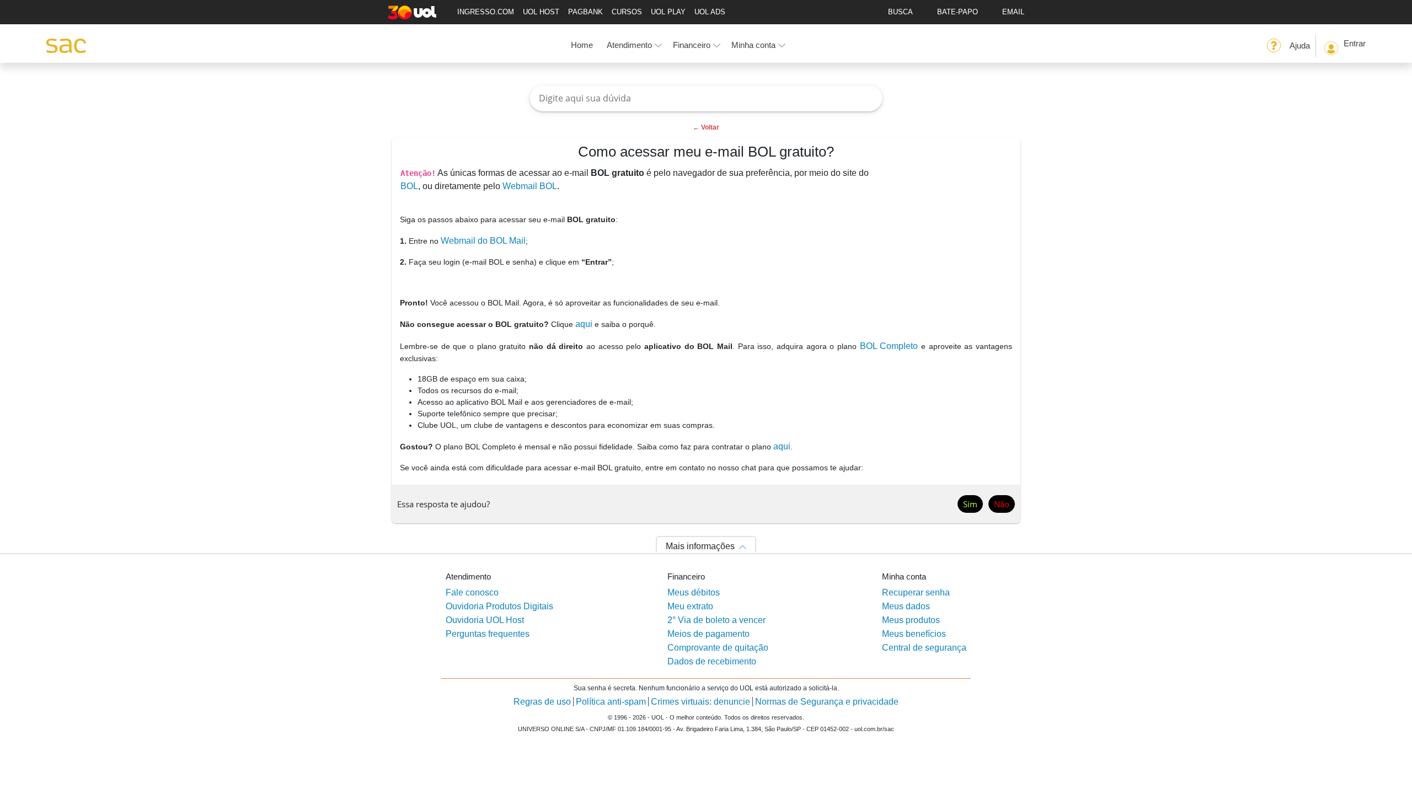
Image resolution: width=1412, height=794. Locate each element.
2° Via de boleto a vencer (716, 620)
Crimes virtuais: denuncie (700, 701)
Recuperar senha (916, 592)
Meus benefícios (914, 634)
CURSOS (627, 12)
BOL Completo (889, 346)
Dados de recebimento (711, 661)
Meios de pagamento (708, 634)
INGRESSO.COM (485, 12)
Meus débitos (693, 592)
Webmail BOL (529, 186)
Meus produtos (911, 620)
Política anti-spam (611, 701)
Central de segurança (924, 647)
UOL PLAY (668, 12)
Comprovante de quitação (717, 647)
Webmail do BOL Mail (483, 240)
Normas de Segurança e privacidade (826, 701)
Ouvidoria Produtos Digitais (499, 606)
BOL (409, 186)
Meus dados (906, 606)
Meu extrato (690, 606)
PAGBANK (585, 12)
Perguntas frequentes (488, 634)
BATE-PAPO (957, 12)
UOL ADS (709, 12)
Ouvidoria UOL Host (485, 620)
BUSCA (900, 12)
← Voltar (706, 127)
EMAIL (1013, 12)
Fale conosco (472, 592)
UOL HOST (541, 12)
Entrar (1355, 43)
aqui (583, 324)
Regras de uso (542, 701)
